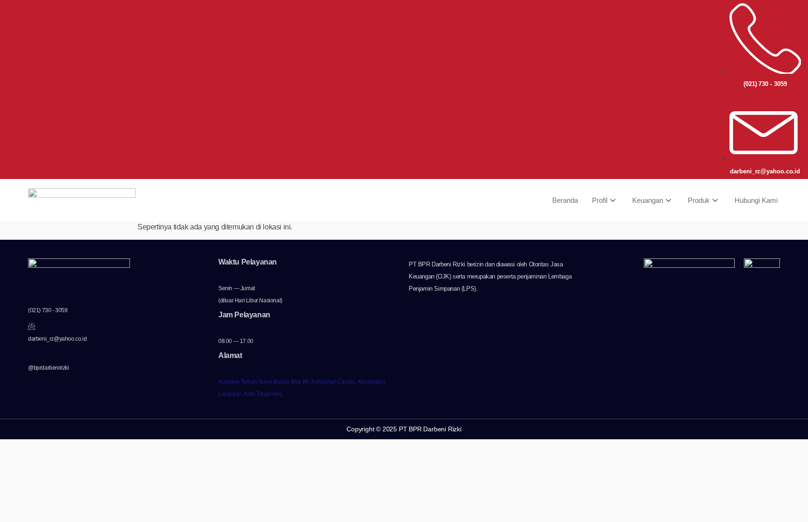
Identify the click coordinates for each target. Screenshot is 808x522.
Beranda (565, 200)
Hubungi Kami (756, 200)
